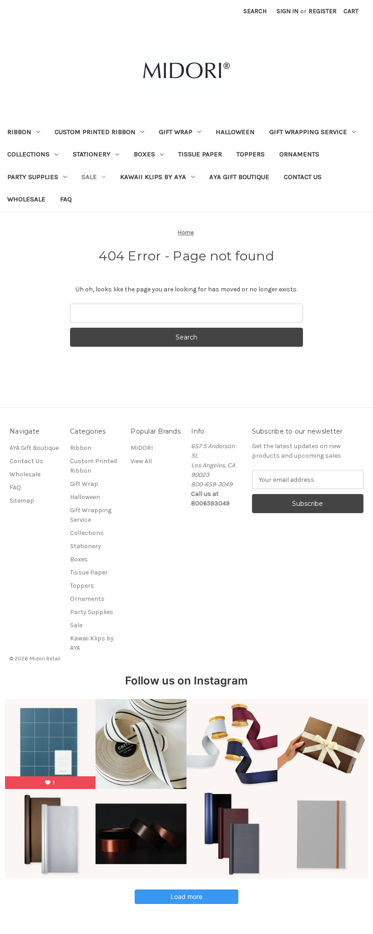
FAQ (66, 199)
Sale (89, 177)
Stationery (92, 154)
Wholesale (26, 199)
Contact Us (303, 177)
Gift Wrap (175, 132)
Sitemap (22, 500)
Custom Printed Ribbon (95, 132)
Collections (28, 154)
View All (141, 461)
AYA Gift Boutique (239, 177)
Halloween (235, 132)
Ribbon (19, 132)
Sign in (287, 11)
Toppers (251, 154)
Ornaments (299, 154)
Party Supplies (32, 177)
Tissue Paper (200, 154)
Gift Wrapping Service (308, 132)
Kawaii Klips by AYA (153, 177)
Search (255, 11)
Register (322, 11)
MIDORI (142, 448)
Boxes (144, 154)
